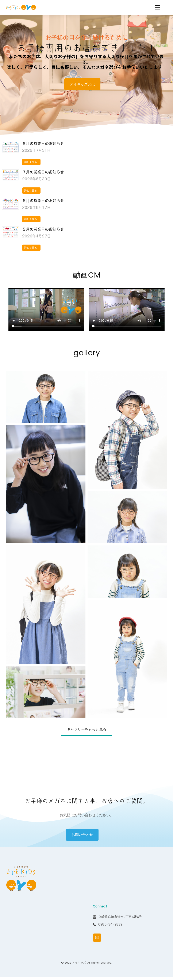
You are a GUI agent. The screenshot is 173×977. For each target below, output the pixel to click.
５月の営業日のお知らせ (43, 229)
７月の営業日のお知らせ (43, 172)
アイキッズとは (82, 84)
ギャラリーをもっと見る (86, 729)
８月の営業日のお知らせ (43, 143)
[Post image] (10, 147)
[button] (157, 7)
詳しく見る (30, 162)
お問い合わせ (82, 834)
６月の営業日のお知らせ (43, 201)
